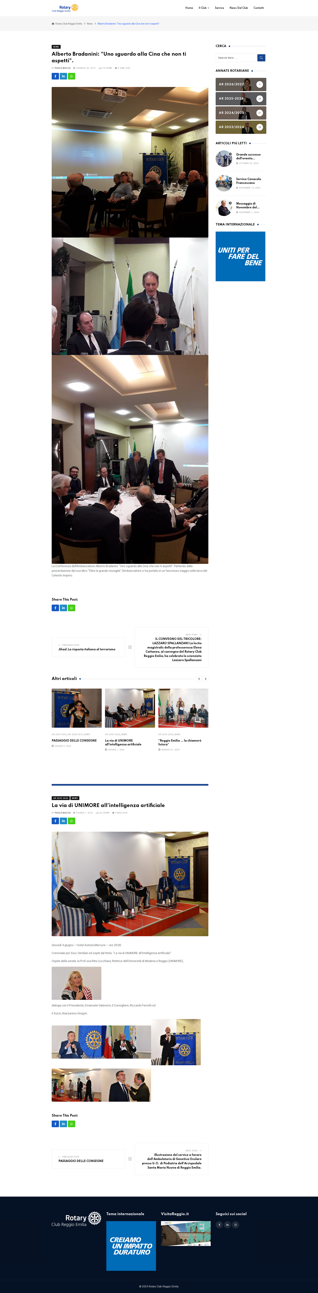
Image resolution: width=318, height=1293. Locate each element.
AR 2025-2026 (59, 734)
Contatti (259, 8)
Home (189, 8)
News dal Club (239, 8)
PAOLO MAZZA (63, 68)
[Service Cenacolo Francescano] (224, 183)
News (87, 734)
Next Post (192, 635)
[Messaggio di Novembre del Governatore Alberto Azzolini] (224, 207)
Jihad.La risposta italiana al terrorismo (86, 649)
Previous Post (71, 645)
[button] (199, 679)
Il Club (203, 8)
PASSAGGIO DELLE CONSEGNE (74, 740)
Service (219, 8)
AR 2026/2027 (75, 734)
